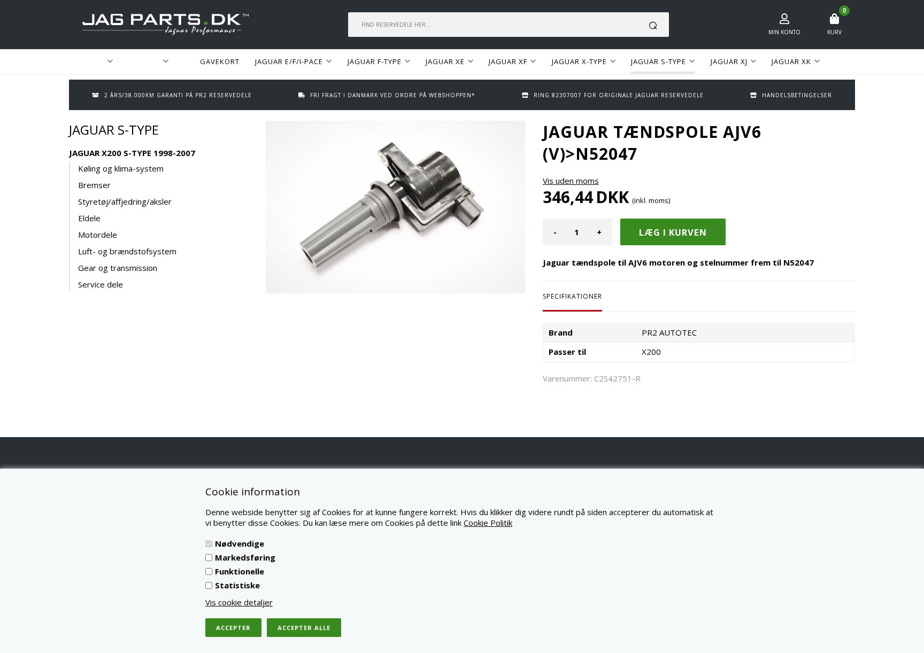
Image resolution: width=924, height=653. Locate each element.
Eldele (89, 218)
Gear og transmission (117, 267)
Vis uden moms (571, 180)
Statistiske (237, 585)
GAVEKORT (220, 61)
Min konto (784, 32)
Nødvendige (239, 543)
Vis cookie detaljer (239, 602)
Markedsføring (245, 557)
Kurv (834, 32)
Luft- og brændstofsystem (127, 251)
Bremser (94, 185)
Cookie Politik (488, 522)
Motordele (97, 234)
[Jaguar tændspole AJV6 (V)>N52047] (395, 207)
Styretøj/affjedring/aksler (125, 201)
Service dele (100, 284)
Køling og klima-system (121, 168)
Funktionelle (239, 571)
